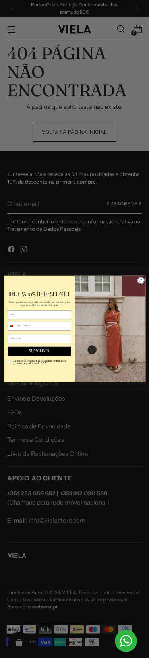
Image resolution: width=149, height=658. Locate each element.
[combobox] (14, 325)
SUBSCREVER (39, 351)
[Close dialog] (140, 280)
